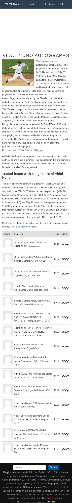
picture (10, 472)
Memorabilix (14, 4)
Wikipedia (38, 150)
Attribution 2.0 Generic (46, 476)
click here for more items (24, 226)
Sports (32, 4)
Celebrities (48, 4)
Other (62, 4)
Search (53, 467)
